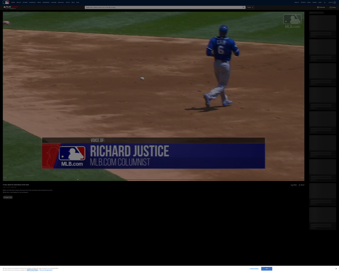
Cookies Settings (254, 268)
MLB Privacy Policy (32, 270)
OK (266, 268)
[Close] (336, 269)
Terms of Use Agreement (46, 270)
